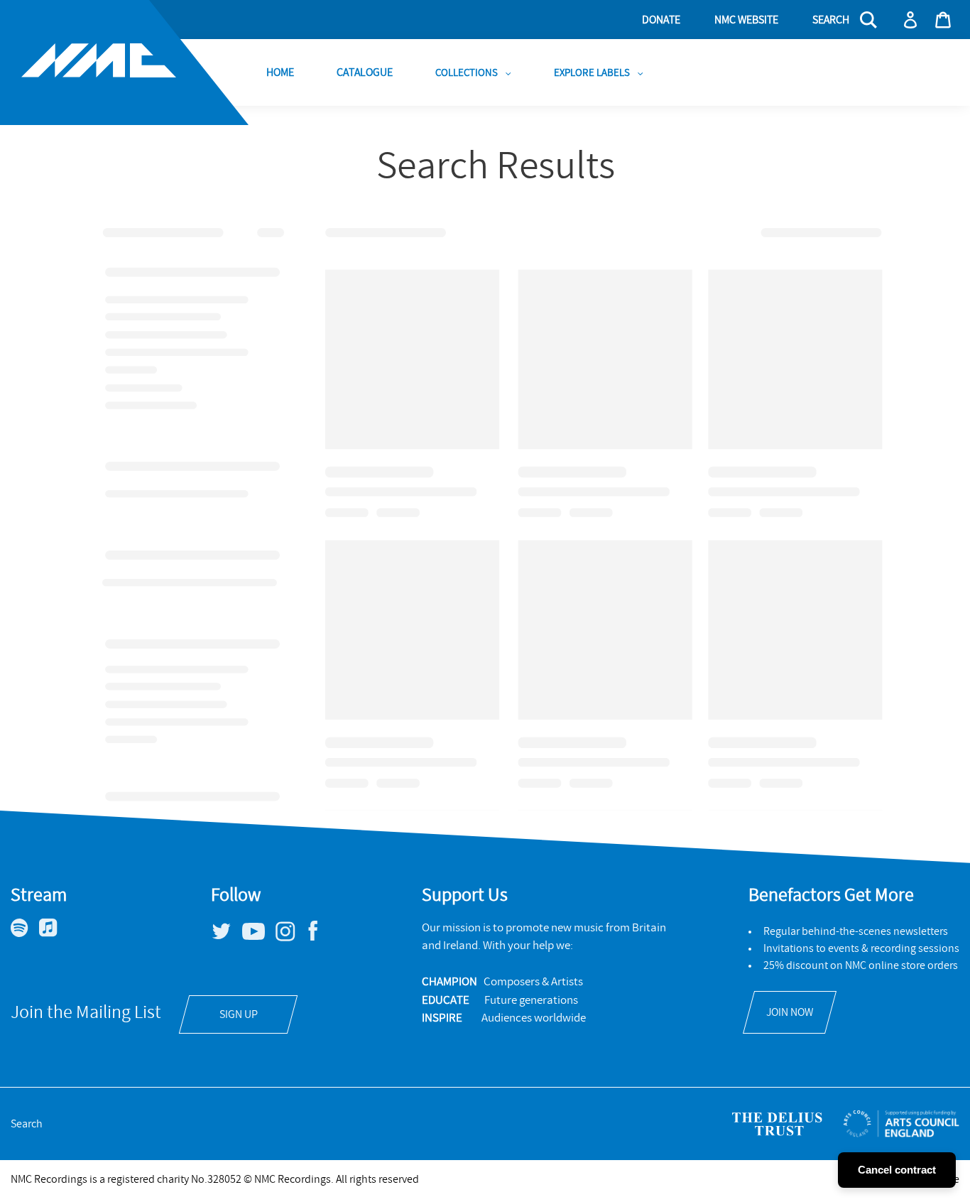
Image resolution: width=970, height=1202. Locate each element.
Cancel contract (897, 1170)
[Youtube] (259, 936)
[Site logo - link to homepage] (124, 62)
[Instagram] (291, 937)
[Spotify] (25, 933)
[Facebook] (318, 940)
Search (27, 1124)
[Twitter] (226, 937)
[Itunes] (53, 933)
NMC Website (746, 20)
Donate (661, 20)
